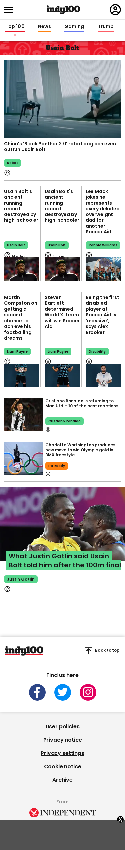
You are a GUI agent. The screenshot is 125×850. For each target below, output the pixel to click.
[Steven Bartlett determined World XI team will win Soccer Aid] (62, 375)
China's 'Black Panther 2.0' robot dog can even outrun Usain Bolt (60, 146)
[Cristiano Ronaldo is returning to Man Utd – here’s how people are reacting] (23, 414)
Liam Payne (17, 351)
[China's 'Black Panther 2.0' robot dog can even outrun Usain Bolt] (62, 99)
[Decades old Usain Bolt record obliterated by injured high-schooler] (21, 269)
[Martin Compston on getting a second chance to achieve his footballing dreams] (21, 375)
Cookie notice (62, 766)
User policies (63, 726)
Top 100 (15, 27)
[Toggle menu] (10, 9)
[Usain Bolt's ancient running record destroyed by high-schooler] (62, 269)
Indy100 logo (63, 9)
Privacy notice (62, 740)
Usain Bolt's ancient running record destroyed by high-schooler (21, 206)
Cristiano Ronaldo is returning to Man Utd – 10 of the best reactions (81, 403)
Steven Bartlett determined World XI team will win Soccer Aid (62, 312)
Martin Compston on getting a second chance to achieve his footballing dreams (20, 318)
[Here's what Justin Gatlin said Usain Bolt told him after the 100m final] (62, 530)
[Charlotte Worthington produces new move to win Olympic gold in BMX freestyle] (23, 458)
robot (12, 162)
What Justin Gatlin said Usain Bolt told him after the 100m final (65, 560)
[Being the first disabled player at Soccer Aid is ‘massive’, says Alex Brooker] (103, 375)
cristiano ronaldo (64, 421)
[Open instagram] (88, 692)
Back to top (107, 650)
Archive (62, 780)
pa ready (56, 465)
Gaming (74, 27)
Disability (97, 351)
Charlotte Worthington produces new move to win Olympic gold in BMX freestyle (80, 450)
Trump (106, 27)
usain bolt (16, 245)
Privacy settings (62, 753)
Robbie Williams (103, 245)
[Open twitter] (62, 692)
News (44, 27)
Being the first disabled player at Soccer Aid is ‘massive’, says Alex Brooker (102, 315)
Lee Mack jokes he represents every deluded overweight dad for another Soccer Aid (103, 211)
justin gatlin (21, 579)
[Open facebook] (37, 692)
